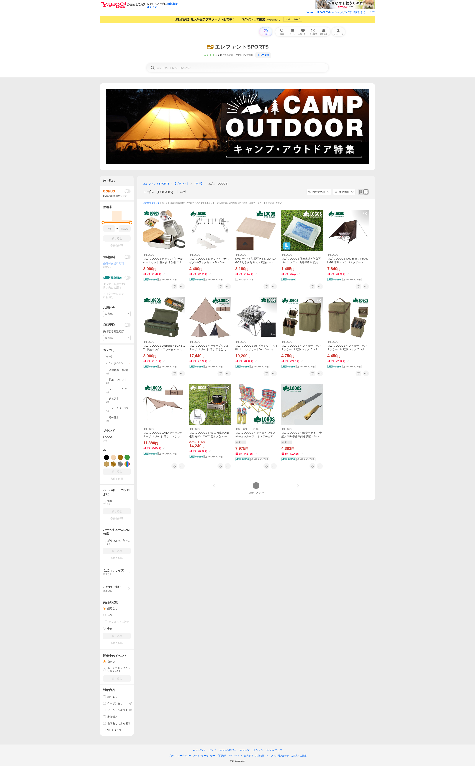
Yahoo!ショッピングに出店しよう (346, 12)
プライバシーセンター (204, 755)
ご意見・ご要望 (299, 755)
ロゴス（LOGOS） (159, 192)
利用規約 (221, 755)
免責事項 (248, 755)
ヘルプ (371, 12)
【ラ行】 (198, 183)
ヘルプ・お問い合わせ (277, 755)
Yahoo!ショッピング (204, 750)
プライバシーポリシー (179, 755)
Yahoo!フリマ (274, 750)
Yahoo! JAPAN (316, 12)
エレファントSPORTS (156, 183)
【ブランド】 (181, 183)
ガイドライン (235, 755)
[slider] (103, 222)
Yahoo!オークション (251, 750)
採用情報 (259, 755)
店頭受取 (109, 324)
